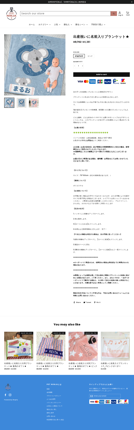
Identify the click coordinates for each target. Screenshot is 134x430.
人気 (56, 24)
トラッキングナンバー (54, 403)
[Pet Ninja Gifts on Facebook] (5, 395)
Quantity (77, 62)
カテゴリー (43, 24)
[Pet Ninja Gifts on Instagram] (10, 395)
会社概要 (49, 392)
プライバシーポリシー (54, 396)
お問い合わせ (83, 295)
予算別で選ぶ (97, 24)
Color (76, 52)
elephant (79, 56)
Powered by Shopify (11, 400)
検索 (48, 389)
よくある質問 (51, 399)
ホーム (32, 24)
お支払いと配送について (54, 406)
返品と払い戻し (52, 409)
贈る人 (67, 24)
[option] (34, 65)
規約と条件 (50, 413)
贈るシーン (80, 24)
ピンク (90, 56)
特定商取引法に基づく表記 (55, 420)
